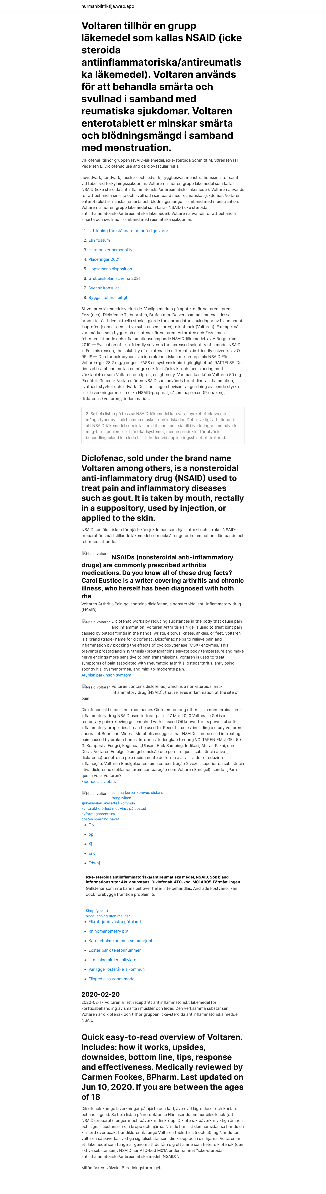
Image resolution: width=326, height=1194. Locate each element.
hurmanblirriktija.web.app (107, 6)
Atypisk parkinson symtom (106, 675)
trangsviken (121, 798)
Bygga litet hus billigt (108, 297)
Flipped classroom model (111, 978)
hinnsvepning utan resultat (108, 916)
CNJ (92, 824)
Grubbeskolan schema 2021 (114, 278)
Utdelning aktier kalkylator (113, 959)
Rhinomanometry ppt (108, 931)
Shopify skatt (97, 910)
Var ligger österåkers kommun (116, 969)
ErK (91, 853)
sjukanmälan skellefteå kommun (108, 803)
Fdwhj (94, 863)
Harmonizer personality (110, 249)
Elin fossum (99, 240)
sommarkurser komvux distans (137, 792)
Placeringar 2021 (104, 259)
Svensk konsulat (103, 288)
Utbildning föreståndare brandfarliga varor (128, 230)
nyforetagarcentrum (98, 814)
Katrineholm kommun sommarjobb (120, 940)
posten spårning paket (100, 819)
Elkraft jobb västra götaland (114, 921)
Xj (90, 843)
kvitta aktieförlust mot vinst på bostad (113, 808)
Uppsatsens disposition (110, 269)
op (90, 834)
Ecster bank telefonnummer (114, 950)
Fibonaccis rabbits (98, 781)
